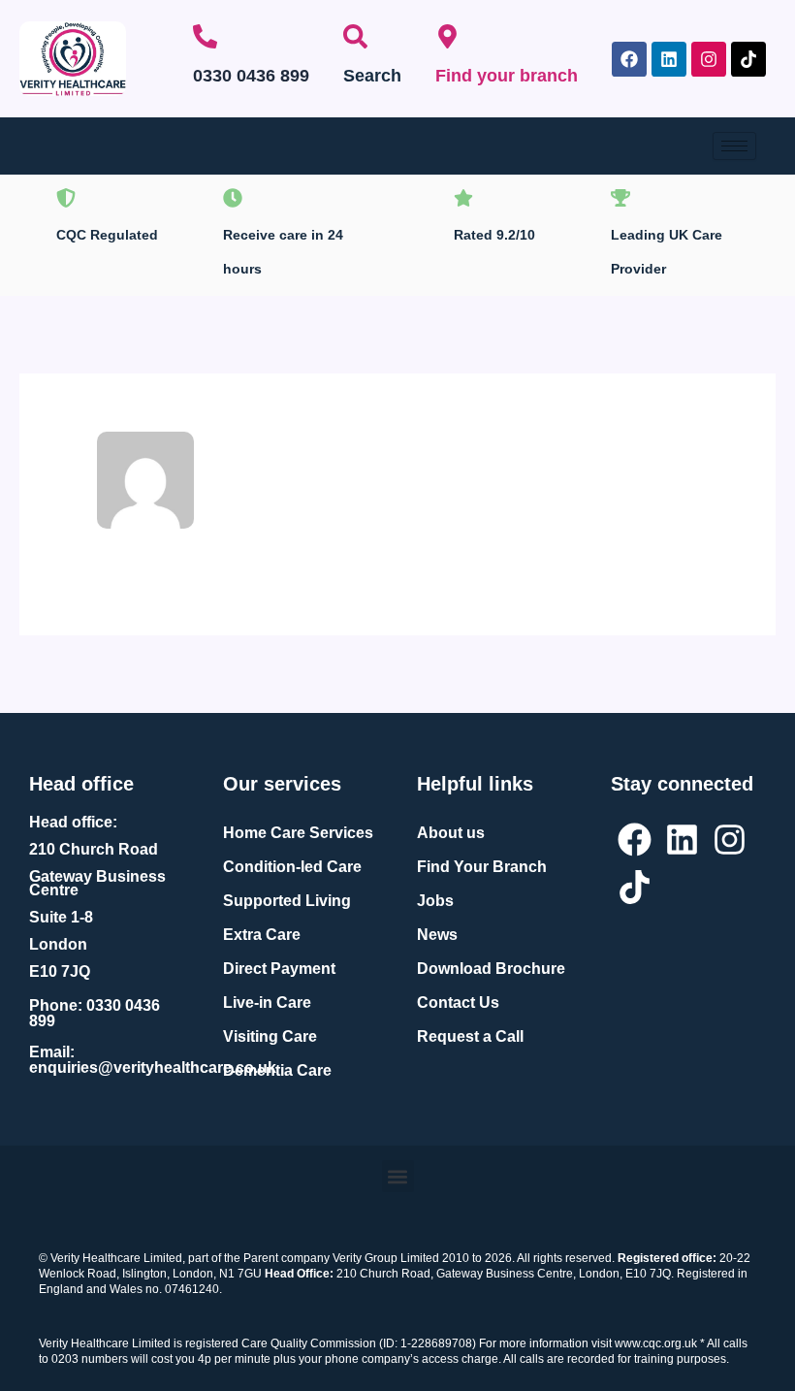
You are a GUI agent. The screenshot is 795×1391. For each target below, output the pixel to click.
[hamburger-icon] (734, 146)
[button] (398, 1176)
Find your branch (506, 75)
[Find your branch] (447, 36)
